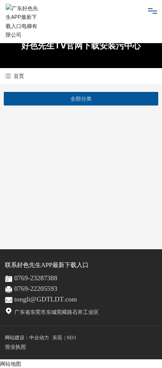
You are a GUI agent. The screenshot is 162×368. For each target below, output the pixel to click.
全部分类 (81, 99)
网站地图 (10, 363)
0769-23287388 (35, 278)
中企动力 (39, 337)
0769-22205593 (35, 288)
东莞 (57, 337)
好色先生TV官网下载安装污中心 (81, 45)
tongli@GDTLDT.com (45, 299)
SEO (71, 337)
